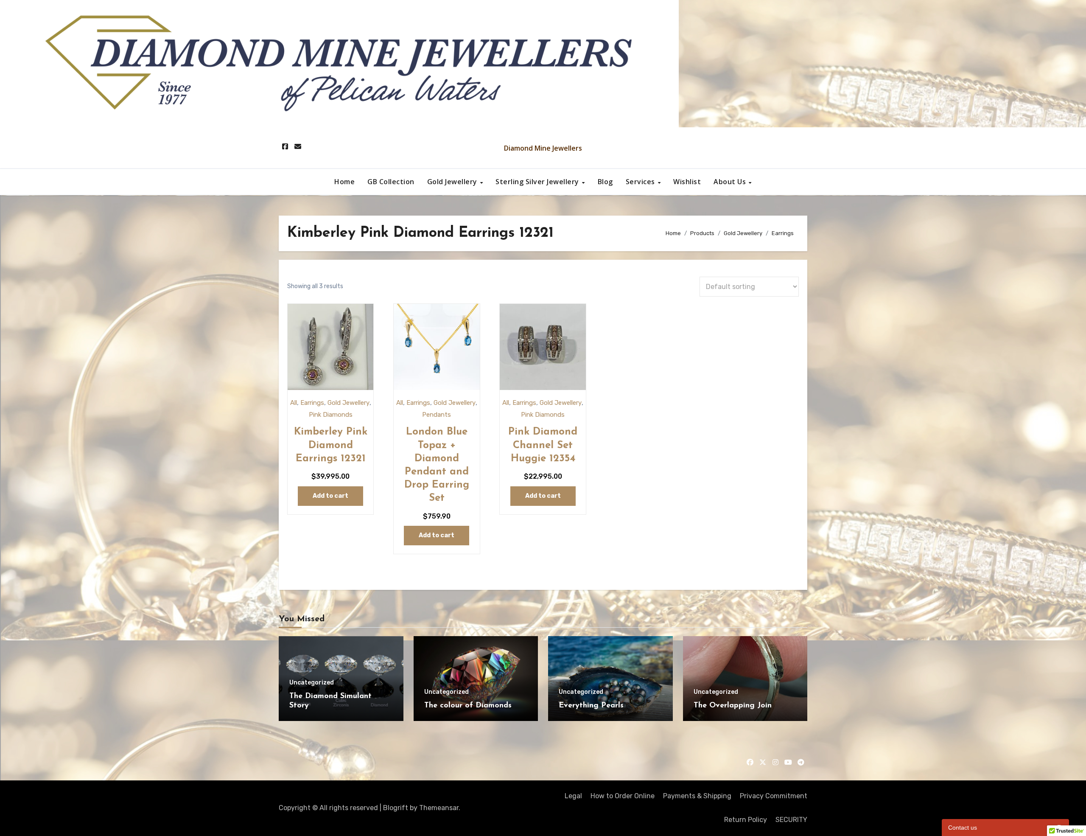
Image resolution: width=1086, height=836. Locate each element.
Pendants (436, 414)
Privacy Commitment (773, 796)
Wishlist (687, 181)
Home (344, 181)
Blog (605, 181)
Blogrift (395, 808)
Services (641, 181)
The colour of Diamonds (468, 706)
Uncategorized (311, 683)
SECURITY (791, 820)
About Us (731, 181)
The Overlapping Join (733, 706)
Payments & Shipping (697, 796)
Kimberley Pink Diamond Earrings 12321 (330, 445)
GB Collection (390, 181)
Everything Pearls (591, 706)
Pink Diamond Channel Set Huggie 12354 (542, 445)
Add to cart (330, 495)
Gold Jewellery (453, 181)
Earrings (312, 403)
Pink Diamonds (331, 414)
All (293, 403)
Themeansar (439, 808)
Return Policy (745, 820)
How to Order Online (623, 796)
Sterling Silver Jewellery (538, 181)
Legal (573, 796)
